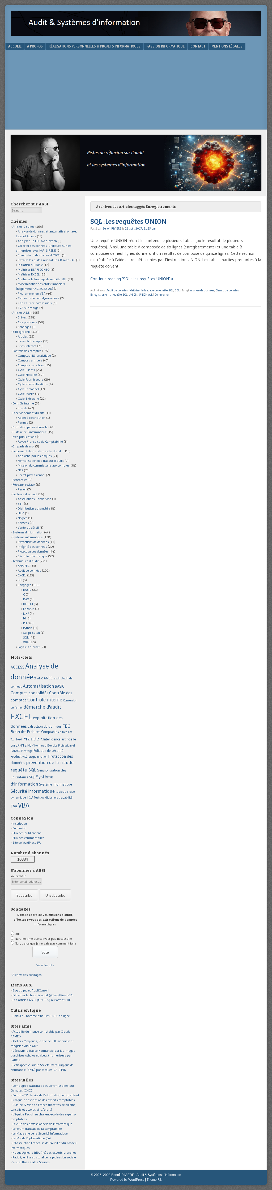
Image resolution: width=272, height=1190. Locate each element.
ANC (40, 678)
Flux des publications (26, 833)
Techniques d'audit (25, 561)
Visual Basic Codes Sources (31, 1162)
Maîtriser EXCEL (29, 274)
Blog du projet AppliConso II (30, 990)
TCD (30, 797)
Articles (23, 336)
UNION (133, 294)
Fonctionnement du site (28, 413)
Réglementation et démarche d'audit (37, 451)
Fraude (22, 408)
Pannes (23, 422)
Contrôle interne (23, 403)
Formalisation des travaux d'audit (41, 461)
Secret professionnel (31, 475)
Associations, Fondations (34, 499)
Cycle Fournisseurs (30, 379)
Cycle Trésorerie (28, 398)
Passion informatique (165, 46)
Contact (198, 46)
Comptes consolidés (31, 365)
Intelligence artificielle (59, 739)
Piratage (27, 751)
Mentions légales (227, 46)
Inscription (19, 823)
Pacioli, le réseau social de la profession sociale (44, 1157)
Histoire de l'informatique (29, 432)
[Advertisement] (136, 90)
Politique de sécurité (48, 750)
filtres (63, 732)
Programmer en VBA (31, 293)
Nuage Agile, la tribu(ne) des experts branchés (44, 1152)
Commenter (162, 294)
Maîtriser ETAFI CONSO (34, 269)
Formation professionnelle (30, 427)
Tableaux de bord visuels (35, 303)
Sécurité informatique (32, 556)
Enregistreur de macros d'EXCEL (39, 255)
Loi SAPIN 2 (19, 745)
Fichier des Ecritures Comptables (35, 732)
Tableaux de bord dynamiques (38, 298)
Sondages (24, 327)
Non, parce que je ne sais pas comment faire (45, 943)
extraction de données (45, 726)
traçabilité (66, 797)
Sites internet (27, 346)
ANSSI (48, 678)
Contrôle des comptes (26, 351)
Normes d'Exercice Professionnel (54, 745)
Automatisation (38, 686)
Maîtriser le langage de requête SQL (151, 290)
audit (57, 678)
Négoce (22, 518)
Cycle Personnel (28, 389)
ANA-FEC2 (24, 566)
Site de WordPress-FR (26, 842)
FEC (66, 726)
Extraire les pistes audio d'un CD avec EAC (46, 260)
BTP (20, 504)
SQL (177, 290)
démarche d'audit (42, 707)
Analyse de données (202, 290)
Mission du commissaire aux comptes (44, 465)
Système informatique (27, 537)
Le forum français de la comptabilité (37, 1129)
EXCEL (22, 575)
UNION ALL (145, 294)
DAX (26, 599)
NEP (20, 470)
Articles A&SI (21, 312)
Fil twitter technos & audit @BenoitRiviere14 (42, 995)
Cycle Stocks (26, 394)
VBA (26, 642)
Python (27, 628)
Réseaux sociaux (23, 484)
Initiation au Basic (30, 265)
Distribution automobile (34, 508)
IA (41, 739)
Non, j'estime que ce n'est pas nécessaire (43, 939)
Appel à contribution (31, 418)
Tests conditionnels (46, 797)
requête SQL (119, 294)
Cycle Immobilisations (33, 384)
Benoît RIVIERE (112, 228)
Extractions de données (33, 542)
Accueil (14, 46)
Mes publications (24, 437)
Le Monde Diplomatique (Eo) (31, 1138)
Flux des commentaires (28, 838)
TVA (14, 806)
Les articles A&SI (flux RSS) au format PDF (41, 1000)
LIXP (26, 613)
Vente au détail (28, 527)
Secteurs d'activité (24, 494)
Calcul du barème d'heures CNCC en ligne (41, 1016)
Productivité (19, 756)
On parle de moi (23, 446)
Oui (17, 934)
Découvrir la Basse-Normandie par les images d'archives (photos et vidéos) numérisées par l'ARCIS (43, 1055)
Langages (24, 585)
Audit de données (117, 290)
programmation (37, 756)
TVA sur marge (28, 308)
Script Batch (31, 633)
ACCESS (17, 667)
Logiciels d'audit (29, 647)
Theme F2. (154, 1180)
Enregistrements (100, 294)
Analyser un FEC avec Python (37, 241)
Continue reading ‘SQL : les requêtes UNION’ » (131, 278)
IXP (20, 580)
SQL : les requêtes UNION (128, 221)
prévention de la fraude (50, 762)
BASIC (27, 590)
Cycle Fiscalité (27, 375)
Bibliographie (21, 332)
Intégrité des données (32, 547)
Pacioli (22, 489)
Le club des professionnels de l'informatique (42, 1124)
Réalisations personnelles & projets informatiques (95, 46)
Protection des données (33, 551)
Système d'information (27, 532)
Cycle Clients (26, 370)
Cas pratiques (27, 322)
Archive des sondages (27, 975)
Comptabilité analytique (34, 355)
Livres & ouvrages (30, 341)
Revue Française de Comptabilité (40, 441)
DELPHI (28, 604)
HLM (21, 513)
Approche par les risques (35, 456)
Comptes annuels (30, 360)
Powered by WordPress (127, 1180)
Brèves (22, 317)
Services (23, 523)
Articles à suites (23, 226)
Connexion (19, 828)
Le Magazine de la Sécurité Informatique (40, 1133)
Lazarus (28, 609)
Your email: (18, 876)
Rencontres (20, 480)
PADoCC (15, 751)
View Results (45, 965)
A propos (35, 46)
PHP (25, 623)
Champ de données (227, 290)
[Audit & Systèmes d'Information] (136, 34)
